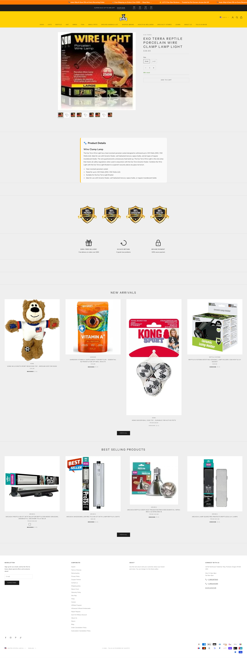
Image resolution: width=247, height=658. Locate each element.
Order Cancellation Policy (78, 627)
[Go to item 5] (85, 115)
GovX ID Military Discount (79, 615)
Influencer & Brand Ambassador (81, 608)
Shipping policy (75, 586)
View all (123, 433)
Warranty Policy (76, 592)
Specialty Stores (164, 24)
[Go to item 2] (66, 115)
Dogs (42, 24)
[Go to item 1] (60, 115)
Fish (82, 24)
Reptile (59, 24)
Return (73, 621)
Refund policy (75, 573)
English (31, 648)
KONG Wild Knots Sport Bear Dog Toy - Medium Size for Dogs (32, 366)
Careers (73, 602)
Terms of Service (76, 570)
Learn (178, 24)
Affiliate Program (76, 605)
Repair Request (75, 612)
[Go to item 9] (110, 115)
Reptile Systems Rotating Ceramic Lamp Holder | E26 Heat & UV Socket (215, 360)
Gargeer (93, 357)
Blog (72, 624)
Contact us (74, 583)
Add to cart (166, 80)
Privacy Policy (75, 576)
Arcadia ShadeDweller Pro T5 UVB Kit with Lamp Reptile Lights (93, 516)
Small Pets (92, 24)
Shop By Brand (128, 24)
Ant (67, 24)
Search (73, 567)
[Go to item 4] (79, 115)
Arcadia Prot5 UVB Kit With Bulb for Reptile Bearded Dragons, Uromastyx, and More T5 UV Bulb (32, 517)
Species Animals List (109, 24)
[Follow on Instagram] (11, 638)
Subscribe (11, 583)
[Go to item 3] (73, 115)
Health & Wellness (146, 24)
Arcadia (32, 514)
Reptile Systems (214, 357)
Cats (50, 24)
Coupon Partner (76, 579)
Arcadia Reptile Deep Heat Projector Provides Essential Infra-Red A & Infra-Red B (154, 510)
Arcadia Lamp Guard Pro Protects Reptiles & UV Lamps (215, 516)
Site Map (74, 595)
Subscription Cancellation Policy (81, 631)
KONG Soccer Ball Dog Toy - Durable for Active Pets (154, 420)
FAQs (73, 599)
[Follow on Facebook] (6, 638)
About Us (188, 24)
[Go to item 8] (104, 115)
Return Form (75, 589)
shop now (121, 8)
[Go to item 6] (91, 115)
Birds (75, 24)
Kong (32, 363)
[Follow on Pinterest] (16, 638)
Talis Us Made (201, 24)
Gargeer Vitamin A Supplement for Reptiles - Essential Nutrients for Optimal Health (93, 360)
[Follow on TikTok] (21, 638)
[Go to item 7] (97, 115)
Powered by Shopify (122, 648)
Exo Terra (147, 35)
